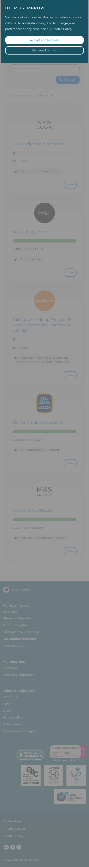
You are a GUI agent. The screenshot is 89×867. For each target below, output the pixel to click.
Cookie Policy (62, 29)
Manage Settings (44, 50)
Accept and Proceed (44, 40)
